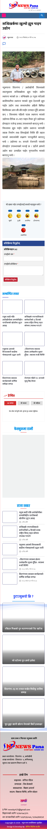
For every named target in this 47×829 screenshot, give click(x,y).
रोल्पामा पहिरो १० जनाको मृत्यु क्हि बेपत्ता (34, 379)
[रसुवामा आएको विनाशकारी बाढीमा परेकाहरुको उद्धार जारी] (12, 339)
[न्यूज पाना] (4, 37)
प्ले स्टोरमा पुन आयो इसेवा (23, 661)
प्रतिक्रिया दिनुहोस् (10, 279)
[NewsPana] (23, 5)
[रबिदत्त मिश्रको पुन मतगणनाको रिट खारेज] (23, 617)
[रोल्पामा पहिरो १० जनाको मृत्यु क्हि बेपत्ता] (34, 368)
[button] (42, 15)
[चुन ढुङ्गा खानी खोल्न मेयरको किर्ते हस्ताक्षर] (23, 713)
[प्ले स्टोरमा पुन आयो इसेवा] (23, 649)
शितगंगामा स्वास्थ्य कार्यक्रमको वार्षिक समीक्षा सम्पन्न (9, 381)
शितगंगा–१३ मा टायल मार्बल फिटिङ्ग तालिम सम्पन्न (23, 690)
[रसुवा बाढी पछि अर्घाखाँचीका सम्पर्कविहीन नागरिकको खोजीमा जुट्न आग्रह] (12, 307)
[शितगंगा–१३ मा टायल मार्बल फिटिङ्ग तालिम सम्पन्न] (23, 681)
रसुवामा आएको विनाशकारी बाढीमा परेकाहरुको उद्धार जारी (11, 352)
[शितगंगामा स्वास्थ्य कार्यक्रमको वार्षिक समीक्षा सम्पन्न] (12, 368)
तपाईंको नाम (9, 254)
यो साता (24, 403)
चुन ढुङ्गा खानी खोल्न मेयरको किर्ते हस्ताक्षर (23, 724)
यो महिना (37, 403)
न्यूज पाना (10, 37)
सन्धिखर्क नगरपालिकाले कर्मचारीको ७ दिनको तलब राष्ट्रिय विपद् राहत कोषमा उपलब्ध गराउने (33, 321)
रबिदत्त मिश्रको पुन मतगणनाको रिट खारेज (23, 629)
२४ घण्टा (10, 403)
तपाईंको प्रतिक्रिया (11, 264)
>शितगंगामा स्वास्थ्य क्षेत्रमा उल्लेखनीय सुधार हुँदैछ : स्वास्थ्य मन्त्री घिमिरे (34, 352)
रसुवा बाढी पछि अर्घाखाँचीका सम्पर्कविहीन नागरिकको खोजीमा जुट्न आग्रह (12, 321)
